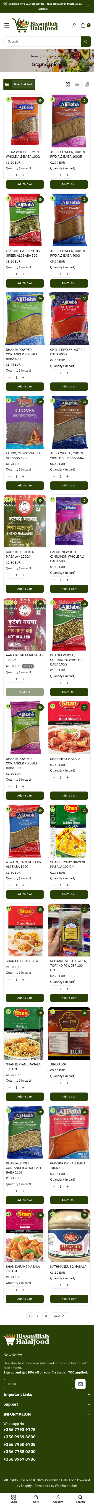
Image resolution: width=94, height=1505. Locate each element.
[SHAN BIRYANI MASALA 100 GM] (25, 1033)
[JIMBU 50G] (69, 1033)
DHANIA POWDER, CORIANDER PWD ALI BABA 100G (21, 763)
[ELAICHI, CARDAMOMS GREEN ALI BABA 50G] (25, 220)
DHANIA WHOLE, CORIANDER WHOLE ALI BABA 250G (23, 1167)
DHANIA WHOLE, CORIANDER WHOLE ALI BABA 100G (68, 659)
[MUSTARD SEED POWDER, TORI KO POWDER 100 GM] (69, 930)
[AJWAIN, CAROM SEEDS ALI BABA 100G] (25, 831)
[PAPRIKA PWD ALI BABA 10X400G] (69, 1132)
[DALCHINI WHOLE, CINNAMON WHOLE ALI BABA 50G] (69, 521)
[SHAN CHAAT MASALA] (25, 930)
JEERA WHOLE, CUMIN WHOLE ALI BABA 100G (23, 154)
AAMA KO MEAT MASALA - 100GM (24, 657)
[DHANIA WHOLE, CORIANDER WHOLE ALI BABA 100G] (69, 624)
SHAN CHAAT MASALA (22, 961)
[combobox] (47, 41)
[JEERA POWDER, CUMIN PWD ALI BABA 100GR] (69, 121)
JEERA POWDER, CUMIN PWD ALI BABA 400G (67, 253)
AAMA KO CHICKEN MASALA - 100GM (20, 554)
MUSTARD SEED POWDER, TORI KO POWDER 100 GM (68, 965)
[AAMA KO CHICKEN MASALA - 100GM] (25, 521)
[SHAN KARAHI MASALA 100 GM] (25, 1235)
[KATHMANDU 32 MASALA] (69, 1235)
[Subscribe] (80, 1384)
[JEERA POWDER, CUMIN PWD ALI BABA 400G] (69, 220)
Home (34, 56)
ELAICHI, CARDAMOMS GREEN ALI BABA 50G (23, 253)
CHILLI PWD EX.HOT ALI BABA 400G (68, 352)
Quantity (18, 168)
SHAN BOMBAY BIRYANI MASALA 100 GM (67, 864)
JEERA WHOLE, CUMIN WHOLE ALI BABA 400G (67, 455)
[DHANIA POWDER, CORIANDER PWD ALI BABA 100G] (25, 727)
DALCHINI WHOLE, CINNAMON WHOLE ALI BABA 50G (67, 556)
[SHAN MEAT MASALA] (69, 727)
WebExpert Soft (66, 1486)
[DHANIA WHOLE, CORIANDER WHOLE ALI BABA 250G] (25, 1132)
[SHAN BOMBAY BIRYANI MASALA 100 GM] (69, 831)
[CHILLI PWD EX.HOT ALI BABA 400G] (69, 318)
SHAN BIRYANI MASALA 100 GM (23, 1066)
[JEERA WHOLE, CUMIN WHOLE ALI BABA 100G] (25, 121)
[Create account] (74, 25)
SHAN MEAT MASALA (65, 759)
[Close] (88, 6)
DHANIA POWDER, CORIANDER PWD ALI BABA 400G (21, 354)
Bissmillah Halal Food (60, 1480)
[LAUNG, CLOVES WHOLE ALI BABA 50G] (25, 422)
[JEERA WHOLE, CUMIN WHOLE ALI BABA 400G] (69, 422)
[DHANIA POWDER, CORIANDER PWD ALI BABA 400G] (25, 318)
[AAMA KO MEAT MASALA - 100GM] (25, 624)
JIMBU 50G (58, 1064)
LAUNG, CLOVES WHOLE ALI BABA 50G (23, 455)
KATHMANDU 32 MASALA (68, 1267)
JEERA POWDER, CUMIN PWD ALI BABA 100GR (67, 154)
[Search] (86, 41)
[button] (6, 25)
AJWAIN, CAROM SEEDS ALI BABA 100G (23, 864)
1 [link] (29, 1316)
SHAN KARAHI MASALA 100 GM (23, 1269)
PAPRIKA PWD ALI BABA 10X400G (67, 1165)
